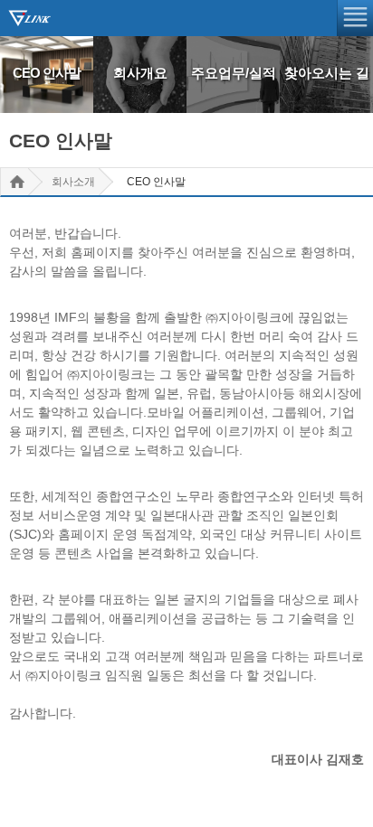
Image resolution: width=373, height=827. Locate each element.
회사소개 (73, 181)
